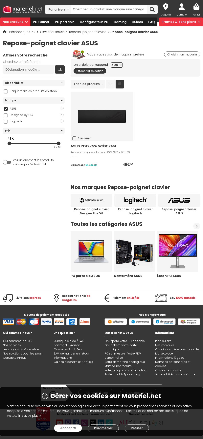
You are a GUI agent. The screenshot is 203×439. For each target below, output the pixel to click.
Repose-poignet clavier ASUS (179, 211)
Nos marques (164, 345)
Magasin (166, 14)
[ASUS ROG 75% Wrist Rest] (102, 116)
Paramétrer (103, 428)
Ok (60, 70)
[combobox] (58, 9)
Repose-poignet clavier (87, 32)
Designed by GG (37, 115)
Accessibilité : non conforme (175, 374)
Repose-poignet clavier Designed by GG (91, 211)
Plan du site (163, 341)
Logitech (37, 121)
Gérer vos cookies (168, 370)
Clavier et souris (52, 32)
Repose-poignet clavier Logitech (135, 211)
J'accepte (68, 428)
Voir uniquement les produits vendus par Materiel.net (33, 162)
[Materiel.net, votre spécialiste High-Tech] (22, 9)
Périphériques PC (22, 32)
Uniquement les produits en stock (33, 91)
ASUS (37, 108)
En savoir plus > (29, 415)
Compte (182, 14)
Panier (196, 14)
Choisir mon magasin (182, 54)
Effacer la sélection (90, 71)
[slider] (9, 143)
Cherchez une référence (21, 61)
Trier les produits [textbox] (87, 84)
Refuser (137, 428)
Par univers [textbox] (57, 9)
